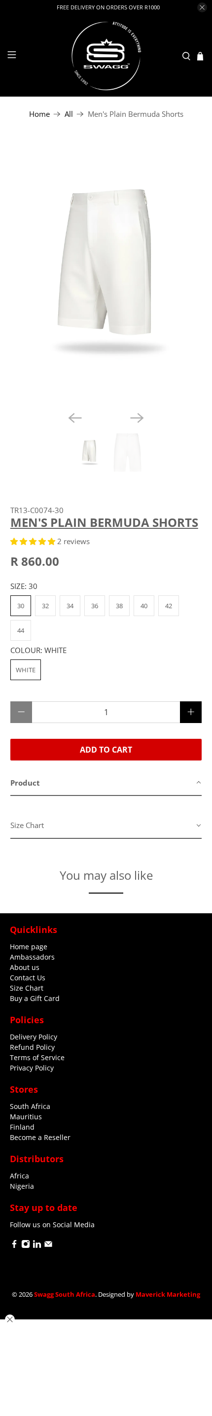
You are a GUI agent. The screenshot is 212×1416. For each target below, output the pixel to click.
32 (45, 605)
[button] (32, 541)
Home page (28, 946)
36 (94, 605)
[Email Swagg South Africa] (48, 1245)
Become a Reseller (40, 1137)
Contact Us (27, 977)
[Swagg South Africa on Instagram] (25, 1245)
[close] (202, 7)
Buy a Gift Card (35, 998)
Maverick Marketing (168, 1294)
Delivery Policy (33, 1036)
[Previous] (75, 418)
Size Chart (26, 988)
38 (119, 605)
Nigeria (22, 1186)
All (69, 114)
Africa (19, 1175)
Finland (22, 1127)
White (25, 669)
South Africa (30, 1106)
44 (20, 630)
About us (24, 967)
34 (70, 605)
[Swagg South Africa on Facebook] (14, 1245)
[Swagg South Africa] (106, 56)
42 (168, 605)
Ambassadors (32, 957)
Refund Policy (32, 1047)
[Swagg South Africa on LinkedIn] (37, 1245)
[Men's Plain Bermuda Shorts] (106, 272)
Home (39, 114)
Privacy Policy (32, 1067)
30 (20, 605)
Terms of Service (37, 1057)
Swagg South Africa (64, 1294)
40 (144, 605)
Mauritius (26, 1116)
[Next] (137, 418)
